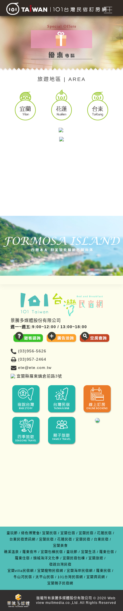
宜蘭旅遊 (95, 558)
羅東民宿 (103, 571)
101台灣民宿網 (70, 577)
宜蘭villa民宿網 (20, 571)
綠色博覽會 (30, 533)
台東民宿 (101, 539)
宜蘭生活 (88, 552)
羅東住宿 (106, 552)
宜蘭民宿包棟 (74, 558)
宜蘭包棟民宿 (52, 552)
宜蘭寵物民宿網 (50, 571)
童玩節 (12, 533)
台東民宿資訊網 (22, 539)
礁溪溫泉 (11, 552)
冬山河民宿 (22, 577)
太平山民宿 (44, 577)
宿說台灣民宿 (60, 565)
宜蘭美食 (60, 546)
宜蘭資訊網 (95, 577)
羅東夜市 (29, 552)
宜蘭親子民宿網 (60, 583)
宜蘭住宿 (67, 533)
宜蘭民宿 (49, 533)
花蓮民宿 (104, 533)
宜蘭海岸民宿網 (80, 571)
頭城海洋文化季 (46, 558)
